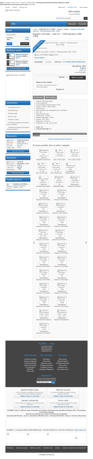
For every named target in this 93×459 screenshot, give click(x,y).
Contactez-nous (63, 367)
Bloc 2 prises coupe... (75, 159)
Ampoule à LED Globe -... (21, 184)
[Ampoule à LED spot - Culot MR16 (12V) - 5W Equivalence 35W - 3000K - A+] (74, 180)
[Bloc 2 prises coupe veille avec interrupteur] (75, 153)
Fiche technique (51, 97)
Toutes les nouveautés (18, 151)
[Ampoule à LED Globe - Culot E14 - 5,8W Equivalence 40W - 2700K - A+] (61, 247)
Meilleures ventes (14, 50)
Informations (12, 103)
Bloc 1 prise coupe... (60, 159)
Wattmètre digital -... (59, 186)
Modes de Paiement (30, 365)
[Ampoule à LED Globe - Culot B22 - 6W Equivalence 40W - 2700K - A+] (44, 260)
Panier (9, 30)
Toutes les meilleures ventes (18, 68)
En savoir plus (38, 97)
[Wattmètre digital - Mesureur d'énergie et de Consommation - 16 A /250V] (59, 180)
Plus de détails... (39, 58)
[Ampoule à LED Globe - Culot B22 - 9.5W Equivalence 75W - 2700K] (44, 287)
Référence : (58, 62)
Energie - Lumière (63, 29)
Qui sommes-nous (62, 369)
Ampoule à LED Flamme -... (60, 213)
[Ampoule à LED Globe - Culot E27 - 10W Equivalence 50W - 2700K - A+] (44, 193)
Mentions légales (63, 361)
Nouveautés (72, 24)
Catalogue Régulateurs (46, 369)
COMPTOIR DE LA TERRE (47, 29)
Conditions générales (62, 363)
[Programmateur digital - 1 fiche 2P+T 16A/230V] (43, 180)
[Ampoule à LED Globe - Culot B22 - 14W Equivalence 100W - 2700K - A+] (44, 300)
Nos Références (13, 110)
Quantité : (62, 77)
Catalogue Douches (46, 367)
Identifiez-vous (72, 7)
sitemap (57, 448)
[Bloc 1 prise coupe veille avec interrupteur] (59, 153)
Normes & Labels (13, 119)
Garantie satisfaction (30, 361)
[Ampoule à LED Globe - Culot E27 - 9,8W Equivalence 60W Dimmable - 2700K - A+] (61, 287)
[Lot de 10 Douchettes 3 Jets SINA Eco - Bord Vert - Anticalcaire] (11, 165)
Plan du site (30, 371)
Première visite (12, 113)
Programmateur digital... (43, 186)
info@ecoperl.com (80, 430)
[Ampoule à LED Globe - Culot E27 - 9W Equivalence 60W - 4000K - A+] (61, 273)
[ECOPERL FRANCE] (12, 10)
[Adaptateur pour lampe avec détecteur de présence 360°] (43, 153)
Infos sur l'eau (12, 116)
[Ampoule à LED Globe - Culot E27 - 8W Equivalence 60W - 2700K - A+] (44, 273)
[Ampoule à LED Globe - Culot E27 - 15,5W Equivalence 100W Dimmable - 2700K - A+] (44, 327)
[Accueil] (8, 24)
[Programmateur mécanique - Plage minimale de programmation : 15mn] (70, 167)
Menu (13, 24)
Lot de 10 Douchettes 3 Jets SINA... (23, 163)
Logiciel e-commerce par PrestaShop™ (74, 448)
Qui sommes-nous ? (14, 107)
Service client (63, 365)
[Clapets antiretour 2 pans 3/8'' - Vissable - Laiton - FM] (11, 143)
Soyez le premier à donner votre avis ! (60, 139)
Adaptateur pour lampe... (43, 159)
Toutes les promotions (18, 172)
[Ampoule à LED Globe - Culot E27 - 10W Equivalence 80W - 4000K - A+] (44, 220)
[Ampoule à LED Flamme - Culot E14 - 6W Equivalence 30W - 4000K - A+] (60, 207)
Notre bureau (63, 359)
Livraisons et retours (30, 359)
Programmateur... (70, 173)
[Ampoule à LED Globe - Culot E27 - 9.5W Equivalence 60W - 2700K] (9, 185)
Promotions (82, 24)
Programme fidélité (30, 363)
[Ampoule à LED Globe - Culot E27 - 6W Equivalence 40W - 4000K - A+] (61, 260)
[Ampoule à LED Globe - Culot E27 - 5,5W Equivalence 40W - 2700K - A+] (44, 247)
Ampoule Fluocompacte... (44, 320)
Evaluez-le (60, 89)
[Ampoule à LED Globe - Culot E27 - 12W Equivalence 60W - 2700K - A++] (61, 220)
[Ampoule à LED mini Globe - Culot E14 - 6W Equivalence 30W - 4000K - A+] (43, 233)
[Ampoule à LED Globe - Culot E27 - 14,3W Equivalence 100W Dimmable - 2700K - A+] (61, 300)
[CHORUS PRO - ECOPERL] (18, 86)
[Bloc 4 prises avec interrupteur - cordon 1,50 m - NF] (56, 167)
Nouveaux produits (22, 448)
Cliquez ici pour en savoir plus (29, 396)
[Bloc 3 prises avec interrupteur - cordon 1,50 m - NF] (42, 167)
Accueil (35, 29)
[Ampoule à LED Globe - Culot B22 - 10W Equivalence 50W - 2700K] (61, 193)
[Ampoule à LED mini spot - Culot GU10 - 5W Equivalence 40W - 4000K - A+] (43, 207)
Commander (24, 43)
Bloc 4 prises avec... (57, 173)
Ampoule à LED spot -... (75, 186)
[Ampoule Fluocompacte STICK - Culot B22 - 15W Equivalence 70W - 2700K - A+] (61, 313)
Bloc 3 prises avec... (42, 173)
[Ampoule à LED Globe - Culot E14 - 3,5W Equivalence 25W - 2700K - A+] (60, 233)
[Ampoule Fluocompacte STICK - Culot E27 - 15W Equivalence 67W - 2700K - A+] (44, 313)
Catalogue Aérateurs (46, 365)
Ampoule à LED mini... (43, 213)
